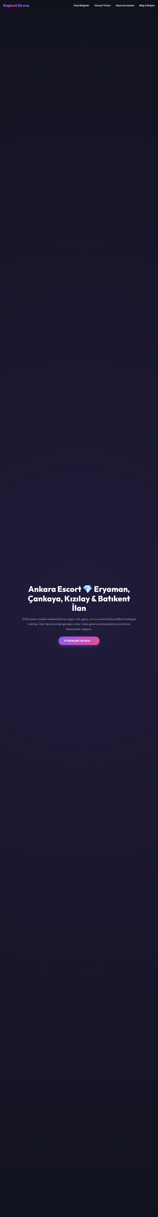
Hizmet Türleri (102, 5)
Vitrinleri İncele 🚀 (79, 640)
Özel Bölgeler (81, 5)
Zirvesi (16, 5)
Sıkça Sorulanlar (125, 5)
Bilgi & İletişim (147, 5)
